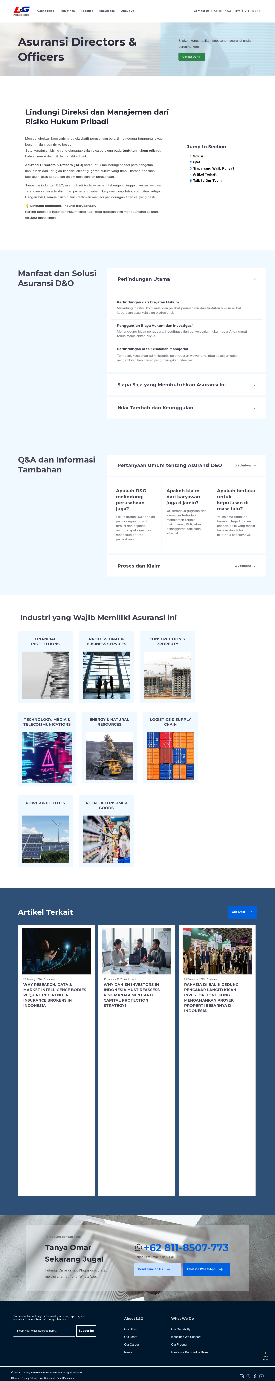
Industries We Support (186, 1337)
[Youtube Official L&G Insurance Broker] (261, 1376)
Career (218, 11)
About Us (127, 11)
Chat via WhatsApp (201, 1269)
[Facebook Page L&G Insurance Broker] (255, 1376)
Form (237, 11)
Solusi (198, 156)
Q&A (196, 162)
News (228, 11)
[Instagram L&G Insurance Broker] (248, 1376)
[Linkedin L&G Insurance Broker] (241, 1376)
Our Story (130, 1329)
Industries (68, 11)
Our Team (130, 1337)
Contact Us (201, 11)
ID (260, 11)
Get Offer (238, 912)
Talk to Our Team (207, 180)
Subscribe (86, 1331)
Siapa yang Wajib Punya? (213, 168)
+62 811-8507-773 (186, 1248)
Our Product (179, 1344)
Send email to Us (150, 1269)
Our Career (131, 1344)
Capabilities (45, 11)
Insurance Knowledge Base (189, 1352)
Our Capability (180, 1329)
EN (256, 11)
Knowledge (107, 11)
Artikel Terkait (205, 174)
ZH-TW (249, 11)
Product (87, 11)
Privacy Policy (29, 1378)
